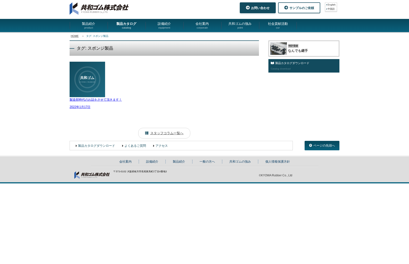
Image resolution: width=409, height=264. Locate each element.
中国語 (331, 9)
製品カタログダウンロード (96, 145)
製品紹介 (88, 25)
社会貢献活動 (278, 25)
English (332, 4)
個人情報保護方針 (277, 161)
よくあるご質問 (135, 145)
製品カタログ (126, 25)
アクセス (162, 145)
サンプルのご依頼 (301, 8)
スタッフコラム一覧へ (166, 133)
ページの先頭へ (324, 145)
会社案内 (202, 25)
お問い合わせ (260, 8)
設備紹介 (164, 25)
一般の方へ (207, 161)
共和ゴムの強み (240, 25)
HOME (75, 36)
